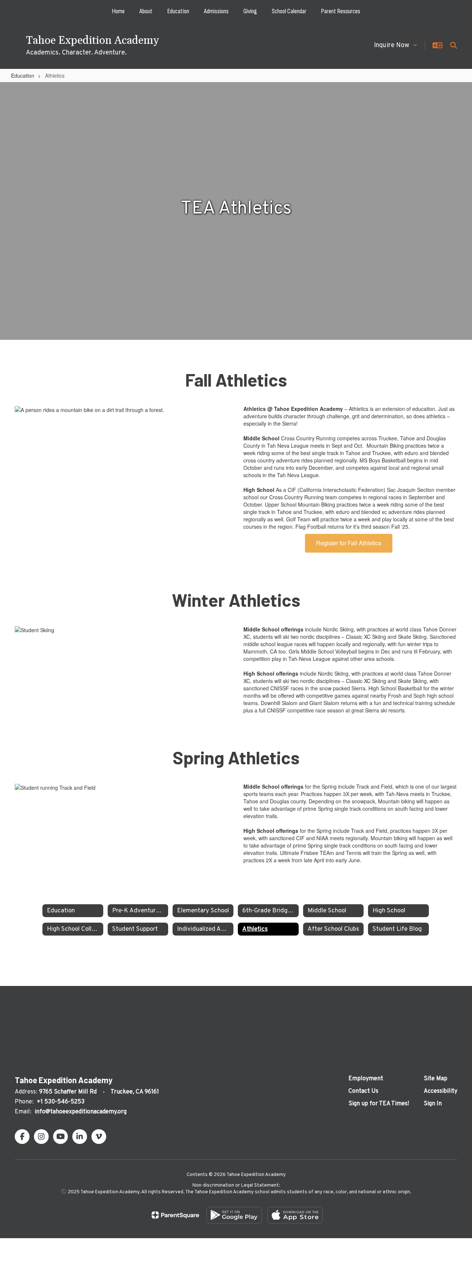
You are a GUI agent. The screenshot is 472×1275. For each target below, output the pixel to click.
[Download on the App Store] (295, 1215)
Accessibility (440, 1091)
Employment (365, 1078)
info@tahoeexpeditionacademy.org (80, 1112)
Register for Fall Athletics (348, 543)
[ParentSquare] (175, 1215)
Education (22, 75)
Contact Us (363, 1091)
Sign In (433, 1103)
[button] (395, 45)
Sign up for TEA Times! (378, 1103)
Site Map (435, 1078)
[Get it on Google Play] (234, 1215)
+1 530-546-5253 (60, 1102)
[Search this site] (453, 45)
